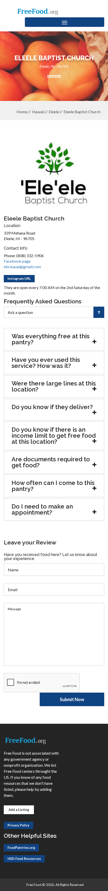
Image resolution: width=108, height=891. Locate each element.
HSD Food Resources (24, 859)
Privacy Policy (18, 825)
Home (22, 111)
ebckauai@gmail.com (22, 266)
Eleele (54, 111)
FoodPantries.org (21, 848)
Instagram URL (19, 278)
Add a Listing (19, 810)
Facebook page (17, 261)
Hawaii (38, 111)
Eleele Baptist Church (82, 111)
